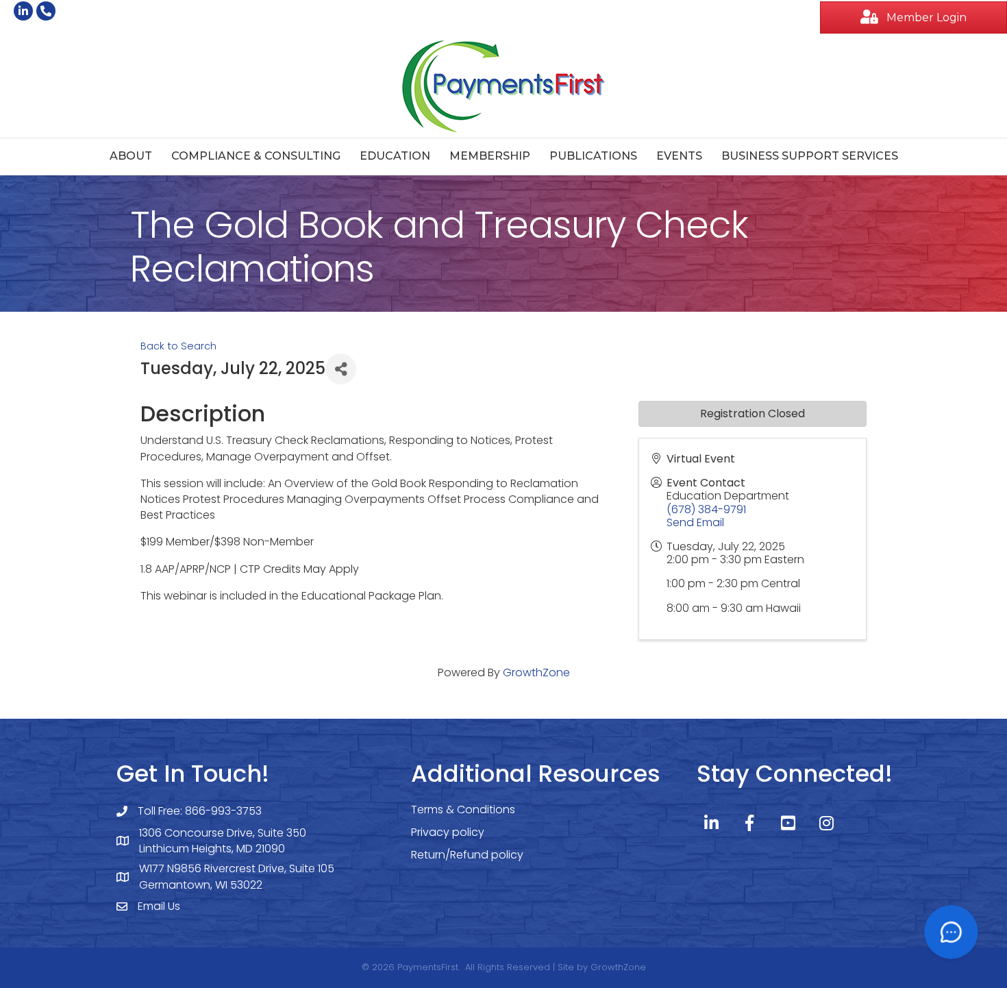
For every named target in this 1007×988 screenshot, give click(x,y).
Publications (593, 155)
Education (395, 155)
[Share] (340, 369)
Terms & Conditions (463, 809)
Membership (489, 155)
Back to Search (178, 346)
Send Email (695, 522)
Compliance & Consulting (255, 155)
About (131, 155)
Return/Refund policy (467, 855)
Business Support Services (809, 155)
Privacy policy (447, 832)
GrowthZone (536, 672)
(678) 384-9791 (706, 509)
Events (679, 155)
